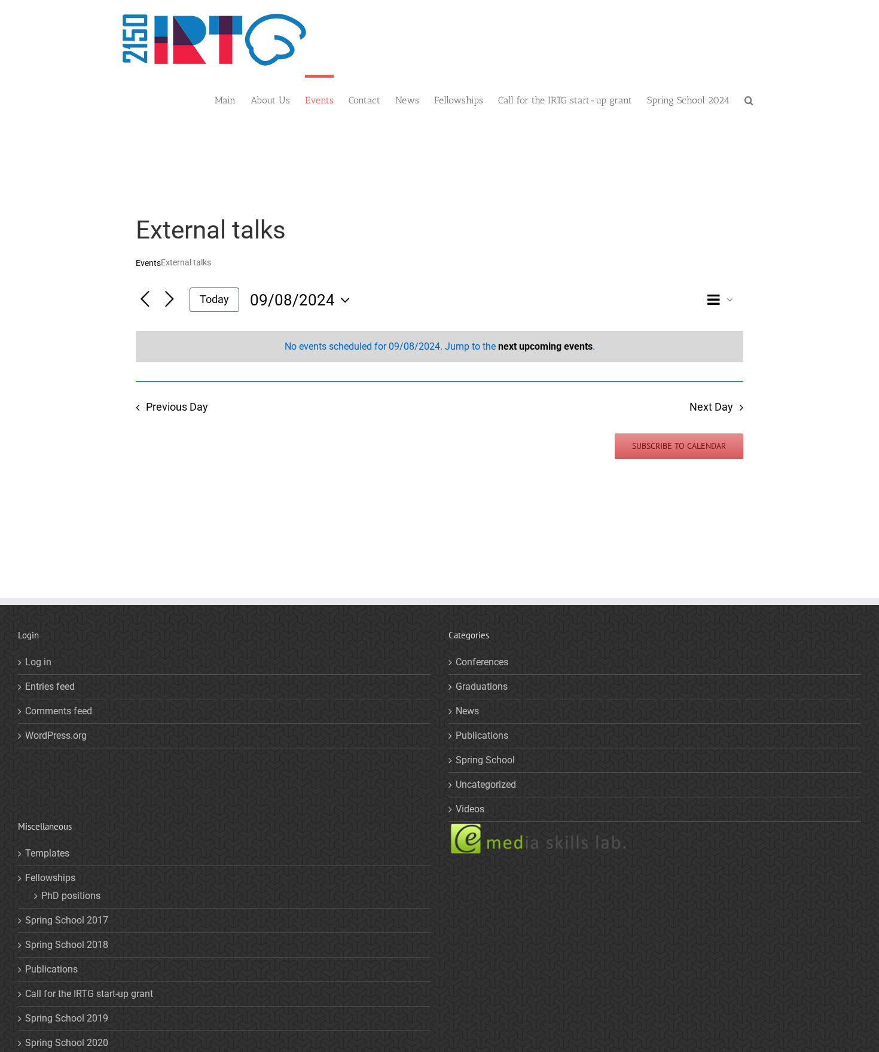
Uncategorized (486, 784)
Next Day (711, 407)
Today (214, 299)
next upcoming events (545, 346)
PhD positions (70, 895)
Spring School (485, 760)
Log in (38, 662)
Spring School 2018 (66, 944)
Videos (470, 809)
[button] (748, 99)
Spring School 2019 (66, 1018)
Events (148, 263)
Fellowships (50, 877)
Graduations (482, 686)
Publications (482, 735)
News (467, 711)
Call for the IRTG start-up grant (89, 993)
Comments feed (58, 711)
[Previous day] (145, 299)
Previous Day (176, 407)
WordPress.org (56, 735)
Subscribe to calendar (679, 446)
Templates (47, 853)
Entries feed (50, 686)
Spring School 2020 (66, 1042)
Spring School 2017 (66, 920)
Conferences (482, 662)
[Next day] (169, 299)
